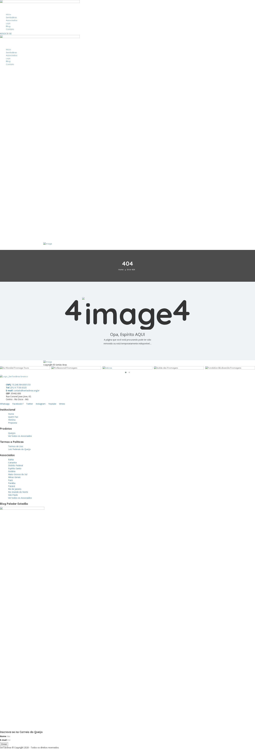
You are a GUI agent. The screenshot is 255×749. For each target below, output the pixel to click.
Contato (10, 29)
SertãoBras (11, 17)
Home (121, 269)
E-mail (3, 740)
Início (8, 14)
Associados (11, 20)
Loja (8, 23)
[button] (126, 372)
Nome (3, 736)
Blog (8, 26)
